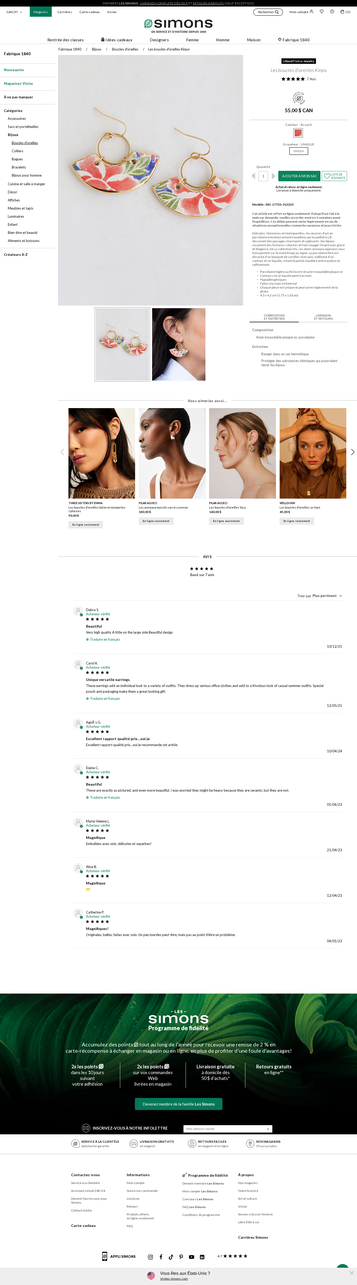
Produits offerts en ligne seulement (140, 1216)
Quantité (263, 167)
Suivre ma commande (142, 1191)
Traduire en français (105, 639)
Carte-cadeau (89, 12)
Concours (198, 1199)
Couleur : (298, 125)
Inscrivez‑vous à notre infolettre (130, 1128)
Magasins (41, 12)
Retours (132, 1206)
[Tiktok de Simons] (171, 1257)
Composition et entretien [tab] (274, 317)
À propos (246, 1175)
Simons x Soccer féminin (255, 1214)
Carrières (64, 12)
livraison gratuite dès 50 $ (164, 3)
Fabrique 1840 (17, 53)
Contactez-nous (85, 1175)
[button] (268, 13)
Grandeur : (298, 144)
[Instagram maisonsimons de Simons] (150, 1257)
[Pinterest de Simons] (181, 1257)
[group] (103, 470)
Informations (138, 1175)
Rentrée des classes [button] (65, 39)
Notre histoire (248, 1191)
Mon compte (299, 12)
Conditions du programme (201, 1215)
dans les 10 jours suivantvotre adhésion (87, 1075)
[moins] (253, 176)
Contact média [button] (81, 1210)
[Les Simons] (178, 1016)
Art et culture (247, 1199)
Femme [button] (192, 39)
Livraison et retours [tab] (323, 317)
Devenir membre (203, 1183)
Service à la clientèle (85, 1183)
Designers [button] (159, 39)
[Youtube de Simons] (191, 1257)
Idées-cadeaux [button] (119, 39)
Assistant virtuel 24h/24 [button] (88, 1191)
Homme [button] (222, 39)
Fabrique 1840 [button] (296, 39)
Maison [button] (254, 39)
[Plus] (273, 176)
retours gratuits (208, 3)
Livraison (133, 1199)
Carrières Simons (253, 1237)
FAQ (130, 1226)
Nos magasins (248, 1183)
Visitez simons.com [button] (174, 1279)
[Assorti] (298, 133)
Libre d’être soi (248, 1222)
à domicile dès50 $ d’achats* (215, 1072)
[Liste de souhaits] (322, 12)
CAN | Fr (12, 12)
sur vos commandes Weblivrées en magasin (153, 1075)
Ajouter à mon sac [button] (299, 176)
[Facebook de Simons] (161, 1257)
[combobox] (319, 596)
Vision (112, 12)
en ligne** (274, 1069)
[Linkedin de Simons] (202, 1257)
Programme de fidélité (178, 1028)
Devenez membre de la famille (179, 1104)
